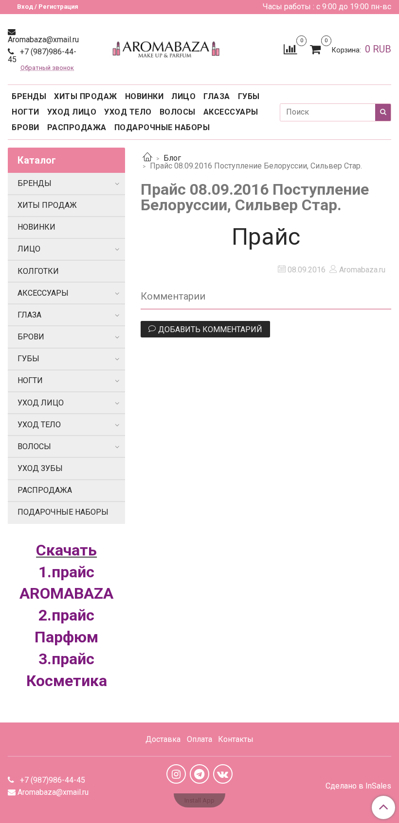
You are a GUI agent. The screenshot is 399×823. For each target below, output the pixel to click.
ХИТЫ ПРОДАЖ (85, 96)
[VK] (223, 774)
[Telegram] (199, 774)
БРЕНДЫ (29, 96)
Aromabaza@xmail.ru (43, 39)
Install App (199, 800)
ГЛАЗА (216, 96)
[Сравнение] (290, 48)
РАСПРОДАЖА (77, 127)
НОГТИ (25, 112)
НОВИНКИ (144, 96)
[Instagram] (176, 774)
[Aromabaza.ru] (167, 47)
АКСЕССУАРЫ (230, 112)
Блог (172, 158)
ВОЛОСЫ (178, 112)
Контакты (236, 739)
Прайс (266, 237)
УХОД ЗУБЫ (40, 468)
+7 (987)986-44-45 (42, 55)
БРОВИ (25, 127)
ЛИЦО (183, 96)
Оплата (199, 739)
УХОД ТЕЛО (128, 112)
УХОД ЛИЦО (72, 112)
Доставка (163, 739)
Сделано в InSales (358, 786)
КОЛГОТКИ (38, 271)
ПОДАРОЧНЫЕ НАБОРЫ (162, 127)
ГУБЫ (249, 96)
